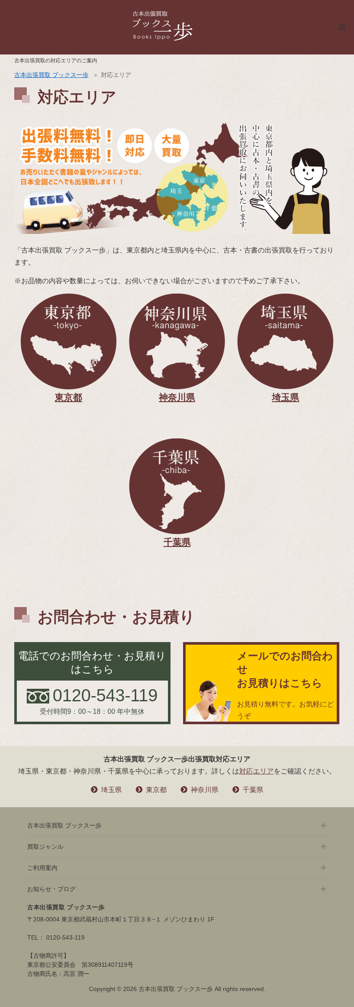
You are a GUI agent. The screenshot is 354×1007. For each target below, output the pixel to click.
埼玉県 (111, 789)
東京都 (156, 789)
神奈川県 (204, 789)
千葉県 (253, 789)
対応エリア (256, 771)
